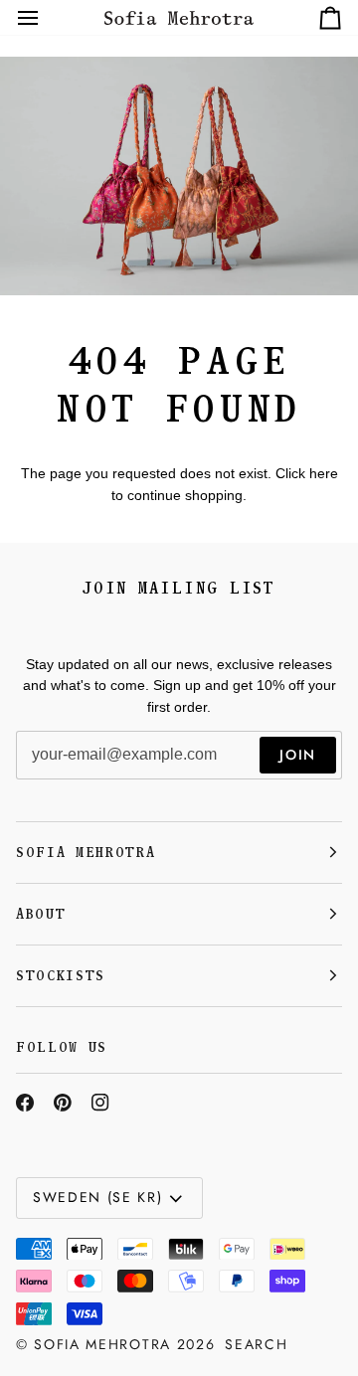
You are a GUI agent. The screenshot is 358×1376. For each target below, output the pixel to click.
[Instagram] (100, 1103)
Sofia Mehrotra (102, 1344)
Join (297, 755)
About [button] (41, 914)
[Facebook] (25, 1103)
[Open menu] (46, 17)
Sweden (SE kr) (98, 1197)
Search (256, 1344)
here (323, 473)
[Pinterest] (63, 1103)
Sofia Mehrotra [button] (86, 852)
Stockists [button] (60, 975)
